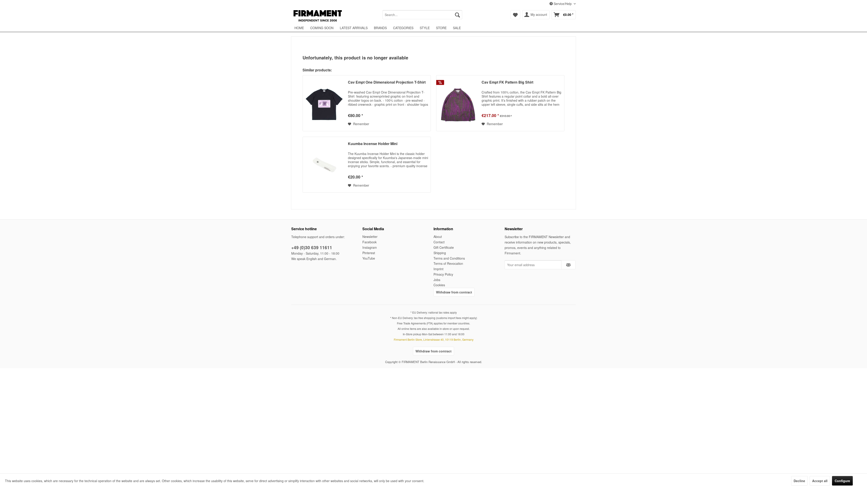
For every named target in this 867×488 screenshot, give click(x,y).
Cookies (439, 285)
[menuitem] (422, 14)
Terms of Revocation (448, 263)
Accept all (819, 481)
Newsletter (370, 236)
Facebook (369, 242)
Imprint (438, 269)
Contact (439, 242)
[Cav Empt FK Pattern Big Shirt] (458, 103)
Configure (842, 481)
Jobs (437, 279)
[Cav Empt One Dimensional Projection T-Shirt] (324, 103)
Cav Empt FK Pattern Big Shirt (507, 82)
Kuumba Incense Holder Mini (372, 143)
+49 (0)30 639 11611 (311, 247)
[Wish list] (515, 14)
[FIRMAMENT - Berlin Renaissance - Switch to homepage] (318, 15)
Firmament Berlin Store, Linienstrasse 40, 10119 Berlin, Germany (433, 339)
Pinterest (368, 253)
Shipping (440, 253)
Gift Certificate (444, 247)
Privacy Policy (443, 274)
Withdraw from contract (454, 292)
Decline (799, 481)
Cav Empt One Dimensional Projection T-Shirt (387, 82)
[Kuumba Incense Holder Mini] (324, 164)
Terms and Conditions (449, 258)
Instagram (369, 247)
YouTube (368, 258)
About (438, 236)
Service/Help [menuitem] (563, 3)
